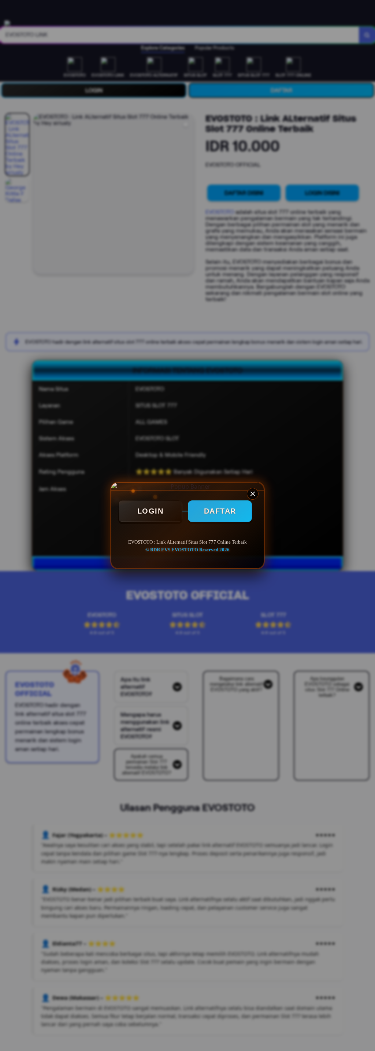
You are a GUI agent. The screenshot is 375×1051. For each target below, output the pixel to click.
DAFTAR (220, 511)
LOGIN (150, 511)
